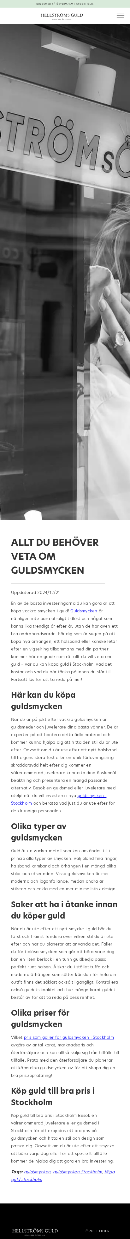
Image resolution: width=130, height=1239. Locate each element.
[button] (120, 16)
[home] (60, 15)
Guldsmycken (83, 611)
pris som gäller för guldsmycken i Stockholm (69, 1037)
